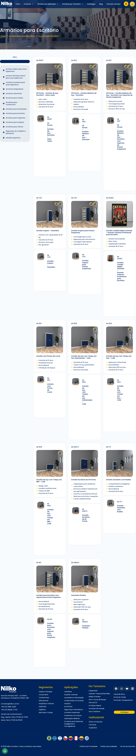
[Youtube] (126, 688)
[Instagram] (121, 688)
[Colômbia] (81, 738)
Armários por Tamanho (71, 4)
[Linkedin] (132, 688)
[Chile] (65, 738)
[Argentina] (60, 738)
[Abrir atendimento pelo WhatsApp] (5, 751)
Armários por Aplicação (46, 4)
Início (18, 4)
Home (2, 36)
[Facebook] (115, 688)
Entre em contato (113, 4)
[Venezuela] (71, 738)
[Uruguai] (87, 738)
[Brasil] (49, 738)
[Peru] (76, 738)
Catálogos (91, 4)
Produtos (27, 4)
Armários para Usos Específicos (22, 36)
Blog (101, 4)
